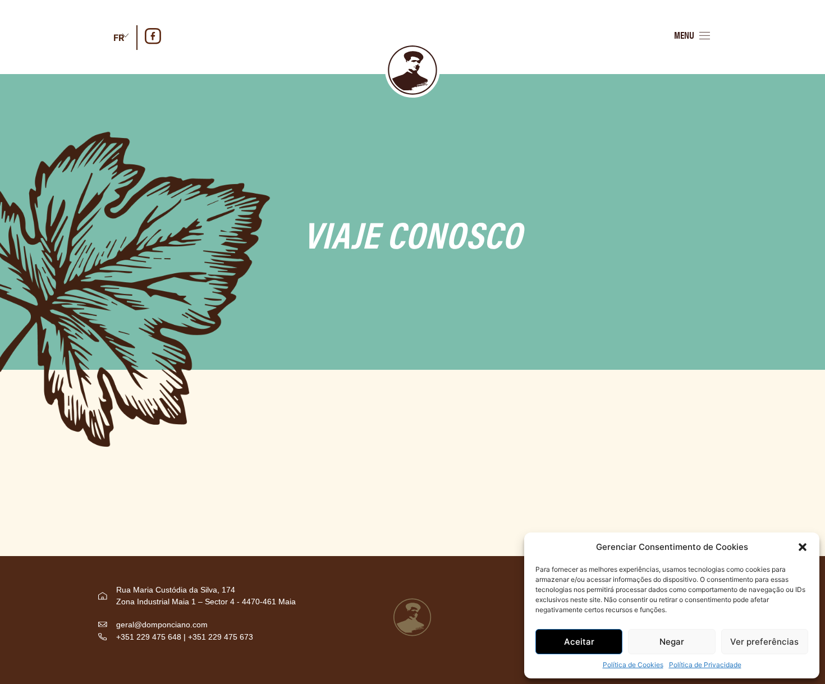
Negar (671, 641)
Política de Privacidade (705, 664)
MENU (684, 35)
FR (119, 37)
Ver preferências (764, 641)
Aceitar (579, 641)
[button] (802, 547)
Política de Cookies (633, 664)
